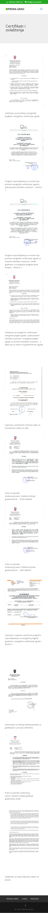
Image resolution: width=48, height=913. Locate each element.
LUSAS (24, 899)
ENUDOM (34, 899)
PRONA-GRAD (12, 899)
